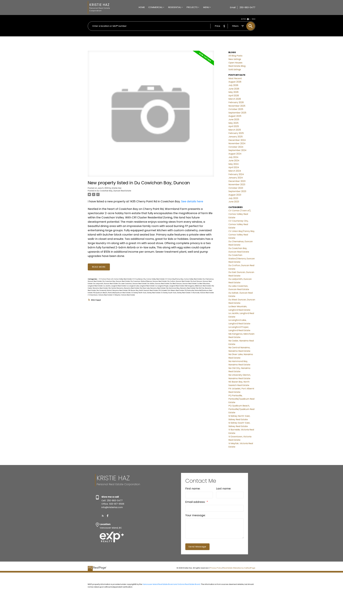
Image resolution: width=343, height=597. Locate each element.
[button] (102, 515)
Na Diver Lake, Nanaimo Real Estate (153, 288)
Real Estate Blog (236, 66)
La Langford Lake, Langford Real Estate (141, 286)
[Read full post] (151, 115)
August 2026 (234, 81)
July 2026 (233, 85)
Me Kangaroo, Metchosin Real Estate (198, 286)
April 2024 (233, 167)
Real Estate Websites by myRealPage (239, 568)
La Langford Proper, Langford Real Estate (169, 286)
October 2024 (235, 146)
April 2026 (233, 95)
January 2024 (235, 177)
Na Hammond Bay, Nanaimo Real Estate (180, 288)
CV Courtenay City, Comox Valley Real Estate (149, 279)
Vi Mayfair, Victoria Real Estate (124, 295)
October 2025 (235, 109)
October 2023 (235, 188)
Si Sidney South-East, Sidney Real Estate (176, 293)
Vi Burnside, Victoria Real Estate (202, 293)
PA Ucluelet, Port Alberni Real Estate (171, 290)
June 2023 (233, 201)
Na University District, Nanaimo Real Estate (112, 290)
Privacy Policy (216, 568)
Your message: (195, 515)
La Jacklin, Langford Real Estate (115, 286)
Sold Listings (234, 69)
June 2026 (233, 88)
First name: (192, 488)
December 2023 (236, 181)
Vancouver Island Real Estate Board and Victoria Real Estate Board (171, 584)
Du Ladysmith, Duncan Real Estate (105, 284)
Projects (192, 7)
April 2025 (233, 126)
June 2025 (233, 119)
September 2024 (237, 150)
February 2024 (236, 174)
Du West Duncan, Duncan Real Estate (183, 284)
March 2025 (234, 129)
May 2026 (233, 92)
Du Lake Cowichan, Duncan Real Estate (133, 284)
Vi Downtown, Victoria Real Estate (100, 295)
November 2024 (236, 143)
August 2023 (234, 194)
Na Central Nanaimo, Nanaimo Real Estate (124, 288)
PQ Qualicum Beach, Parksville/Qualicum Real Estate (112, 293)
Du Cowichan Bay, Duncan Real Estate (114, 191)
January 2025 (235, 136)
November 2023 (236, 184)
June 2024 (233, 160)
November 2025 (236, 105)
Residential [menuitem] (174, 7)
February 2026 (236, 102)
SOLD (253, 19)
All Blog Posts (235, 55)
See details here (192, 201)
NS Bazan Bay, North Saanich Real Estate (143, 290)
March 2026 (234, 98)
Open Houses (235, 62)
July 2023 (233, 198)
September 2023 (237, 191)
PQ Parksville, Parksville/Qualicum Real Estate (241, 399)
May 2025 (233, 123)
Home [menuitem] (142, 7)
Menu (206, 7)
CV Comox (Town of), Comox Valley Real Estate (115, 279)
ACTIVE (243, 19)
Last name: (223, 488)
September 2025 (237, 112)
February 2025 (236, 133)
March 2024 (234, 170)
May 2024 (233, 164)
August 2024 (234, 153)
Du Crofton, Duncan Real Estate (179, 281)
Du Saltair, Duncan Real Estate (158, 284)
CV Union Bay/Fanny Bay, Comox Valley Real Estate (183, 279)
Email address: (195, 502)
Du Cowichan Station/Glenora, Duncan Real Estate (149, 281)
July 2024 (233, 157)
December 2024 (237, 140)
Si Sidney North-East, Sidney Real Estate (146, 293)
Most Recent (235, 78)
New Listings (234, 59)
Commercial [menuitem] (155, 7)
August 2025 (234, 116)
